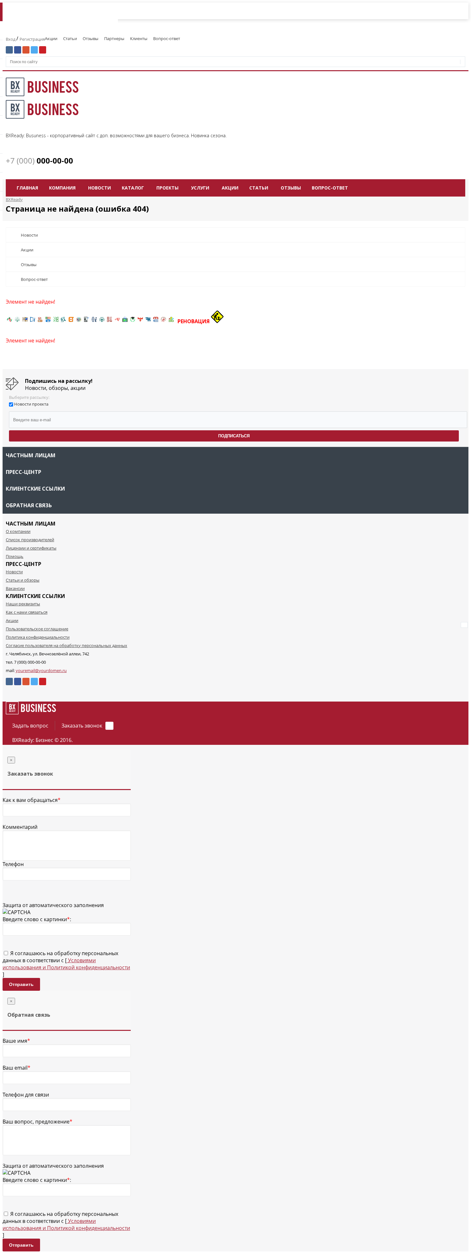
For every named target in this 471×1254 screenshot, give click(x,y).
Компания (62, 188)
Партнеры (114, 38)
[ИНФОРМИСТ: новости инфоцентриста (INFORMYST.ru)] (25, 321)
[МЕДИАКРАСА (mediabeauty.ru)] (117, 321)
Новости (99, 188)
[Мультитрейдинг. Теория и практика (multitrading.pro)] (9, 321)
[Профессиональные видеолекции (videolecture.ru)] (86, 321)
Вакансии (15, 588)
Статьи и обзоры (22, 580)
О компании (18, 531)
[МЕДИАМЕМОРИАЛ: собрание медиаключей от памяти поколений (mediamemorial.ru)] (163, 321)
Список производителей (30, 540)
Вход (11, 39)
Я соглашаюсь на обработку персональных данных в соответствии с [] (66, 964)
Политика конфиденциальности (38, 637)
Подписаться (234, 435)
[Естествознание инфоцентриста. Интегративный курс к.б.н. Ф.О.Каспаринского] (17, 321)
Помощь (14, 556)
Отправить (21, 984)
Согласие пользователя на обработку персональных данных (66, 645)
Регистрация (32, 39)
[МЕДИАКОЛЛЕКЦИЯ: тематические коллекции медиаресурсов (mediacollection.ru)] (109, 321)
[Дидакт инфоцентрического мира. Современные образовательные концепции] (79, 321)
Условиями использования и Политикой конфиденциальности (66, 964)
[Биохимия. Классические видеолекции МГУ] (40, 321)
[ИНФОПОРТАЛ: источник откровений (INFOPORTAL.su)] (33, 321)
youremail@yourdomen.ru (41, 670)
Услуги (200, 188)
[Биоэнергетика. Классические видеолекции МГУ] (48, 321)
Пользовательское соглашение (37, 629)
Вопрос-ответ (166, 38)
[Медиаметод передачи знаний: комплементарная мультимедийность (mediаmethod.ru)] (156, 321)
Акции (51, 38)
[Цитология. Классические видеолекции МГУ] (71, 321)
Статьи (70, 38)
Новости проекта (31, 404)
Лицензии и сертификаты (31, 548)
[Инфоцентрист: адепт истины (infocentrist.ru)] (102, 321)
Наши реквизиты (23, 604)
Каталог (133, 188)
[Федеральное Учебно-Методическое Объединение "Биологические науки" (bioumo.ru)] (132, 321)
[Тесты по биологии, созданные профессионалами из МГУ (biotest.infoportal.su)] (171, 321)
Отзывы (90, 38)
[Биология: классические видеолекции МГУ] (56, 321)
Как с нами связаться (26, 612)
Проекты (167, 188)
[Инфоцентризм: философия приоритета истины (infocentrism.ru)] (94, 321)
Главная (27, 188)
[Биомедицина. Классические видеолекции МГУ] (63, 321)
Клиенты (138, 38)
